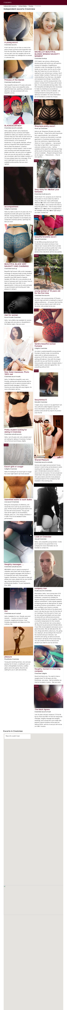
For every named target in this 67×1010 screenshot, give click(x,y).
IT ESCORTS (7, 2)
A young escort (11, 42)
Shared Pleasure (42, 460)
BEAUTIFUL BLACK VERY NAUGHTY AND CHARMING (16, 265)
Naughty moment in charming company (47, 670)
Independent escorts (10, 6)
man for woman (11, 315)
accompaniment (11, 206)
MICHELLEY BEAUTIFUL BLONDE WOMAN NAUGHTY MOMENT (47, 54)
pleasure (8, 657)
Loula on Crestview (43, 537)
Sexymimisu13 (41, 400)
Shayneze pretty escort (45, 126)
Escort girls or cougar (13, 466)
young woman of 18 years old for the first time (47, 292)
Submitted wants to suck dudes (18, 499)
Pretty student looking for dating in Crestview (15, 431)
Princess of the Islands (14, 80)
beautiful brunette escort (45, 237)
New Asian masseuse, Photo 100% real (16, 373)
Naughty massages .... (14, 564)
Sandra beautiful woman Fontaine (45, 345)
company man (41, 588)
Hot (6, 611)
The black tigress (42, 709)
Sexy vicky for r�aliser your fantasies (47, 190)
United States (22, 6)
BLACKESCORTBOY (13, 125)
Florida (31, 6)
